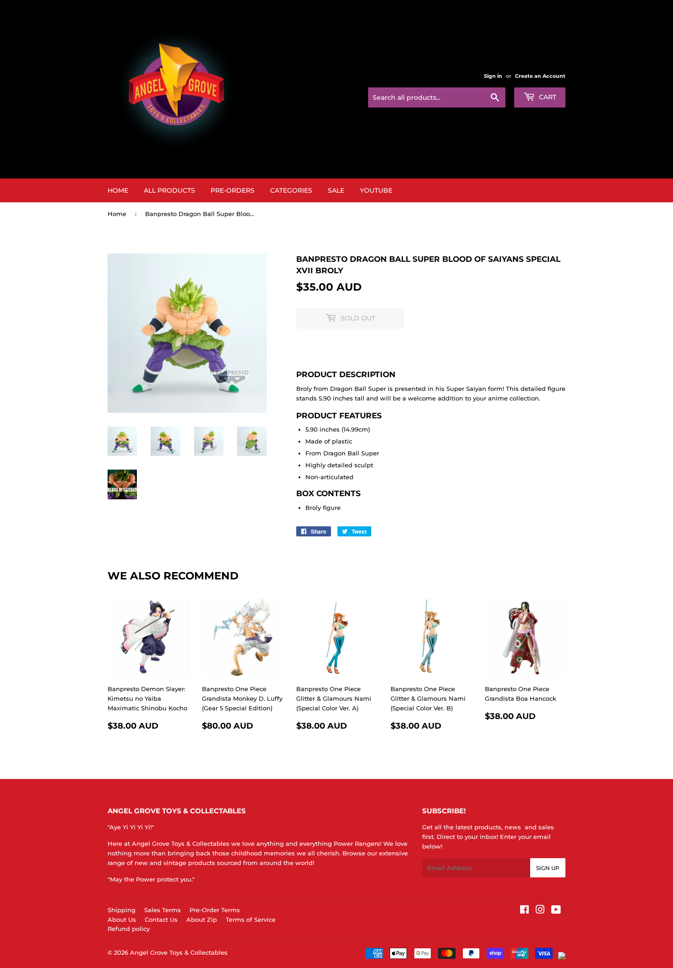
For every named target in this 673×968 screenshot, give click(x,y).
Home (118, 190)
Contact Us (161, 919)
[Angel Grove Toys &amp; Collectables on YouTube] (556, 910)
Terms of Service (251, 919)
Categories (291, 190)
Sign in (493, 76)
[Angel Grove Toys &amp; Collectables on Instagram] (540, 910)
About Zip (201, 919)
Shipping (122, 910)
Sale (336, 190)
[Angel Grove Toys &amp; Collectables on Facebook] (524, 910)
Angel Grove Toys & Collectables (179, 952)
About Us (122, 919)
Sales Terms (162, 910)
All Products (169, 190)
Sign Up (547, 868)
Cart (546, 97)
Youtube (376, 190)
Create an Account (540, 76)
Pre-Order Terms (215, 910)
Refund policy (129, 928)
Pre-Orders (233, 190)
